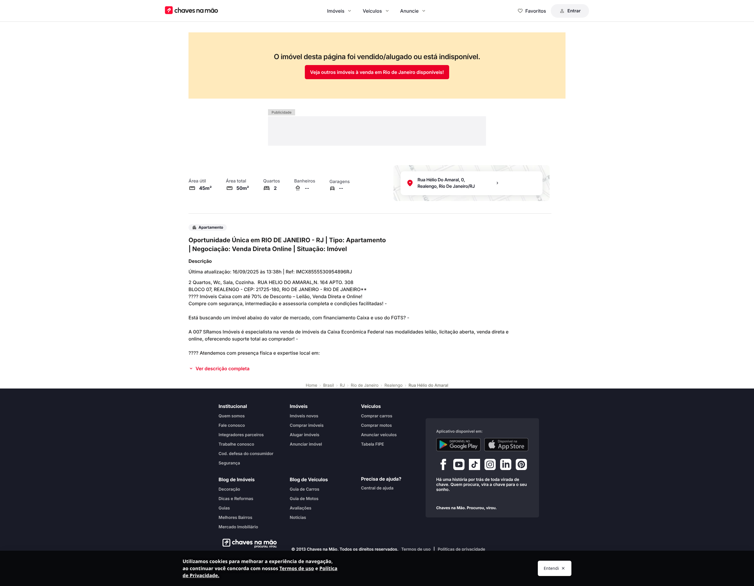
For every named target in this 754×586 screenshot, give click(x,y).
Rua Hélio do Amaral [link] (428, 385)
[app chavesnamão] (458, 444)
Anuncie (409, 11)
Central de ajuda (377, 487)
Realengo (393, 385)
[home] (248, 543)
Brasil (328, 385)
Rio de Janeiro (365, 385)
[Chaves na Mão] (191, 10)
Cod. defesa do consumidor (246, 453)
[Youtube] (459, 466)
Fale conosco (232, 425)
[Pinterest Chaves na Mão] (521, 466)
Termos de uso (416, 549)
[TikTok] (474, 466)
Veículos (372, 11)
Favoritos (535, 11)
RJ (342, 385)
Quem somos (232, 415)
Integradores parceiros (241, 434)
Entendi (551, 568)
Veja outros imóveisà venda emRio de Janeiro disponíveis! (377, 72)
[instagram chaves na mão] (490, 466)
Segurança (229, 462)
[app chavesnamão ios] (506, 444)
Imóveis (336, 11)
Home (311, 385)
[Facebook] (443, 466)
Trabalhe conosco (236, 443)
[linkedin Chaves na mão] (506, 466)
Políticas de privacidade (461, 549)
